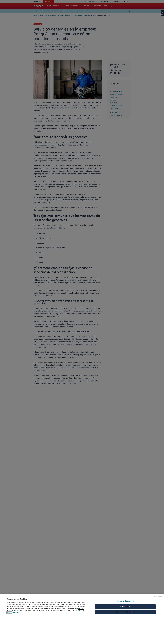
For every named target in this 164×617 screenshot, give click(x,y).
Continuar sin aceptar (158, 596)
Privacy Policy (16, 612)
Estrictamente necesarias (125, 612)
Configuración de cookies (125, 601)
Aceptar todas (125, 606)
